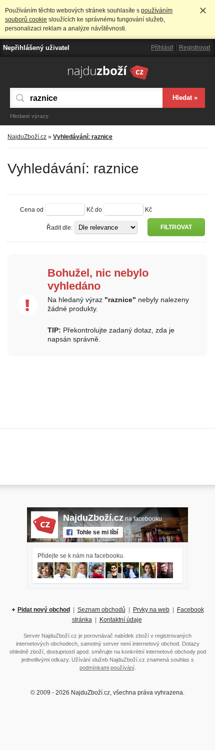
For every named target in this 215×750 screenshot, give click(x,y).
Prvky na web (151, 609)
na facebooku (112, 518)
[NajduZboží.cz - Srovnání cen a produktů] (108, 79)
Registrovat (194, 47)
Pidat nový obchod (44, 609)
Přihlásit (162, 47)
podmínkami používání (107, 668)
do (98, 209)
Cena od (32, 209)
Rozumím (203, 10)
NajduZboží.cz (27, 136)
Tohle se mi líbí (97, 532)
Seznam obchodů (102, 609)
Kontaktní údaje (121, 619)
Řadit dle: (59, 227)
